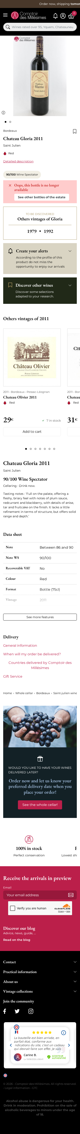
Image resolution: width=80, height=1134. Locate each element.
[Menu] (5, 15)
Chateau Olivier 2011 (20, 397)
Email (7, 887)
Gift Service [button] (12, 676)
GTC (35, 1088)
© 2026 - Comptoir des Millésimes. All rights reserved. (39, 1084)
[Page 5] (45, 449)
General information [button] (20, 645)
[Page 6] (49, 449)
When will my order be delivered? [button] (32, 654)
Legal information (17, 1088)
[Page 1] (26, 449)
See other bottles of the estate (41, 197)
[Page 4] (40, 449)
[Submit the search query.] (8, 27)
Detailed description (18, 161)
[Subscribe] (70, 895)
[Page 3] (35, 449)
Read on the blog (16, 940)
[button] (29, 846)
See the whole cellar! (40, 805)
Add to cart (32, 432)
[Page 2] (31, 449)
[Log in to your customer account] (63, 16)
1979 (34, 231)
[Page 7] (54, 449)
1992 (48, 231)
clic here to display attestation (41, 1078)
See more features (40, 617)
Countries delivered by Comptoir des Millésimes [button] (40, 665)
